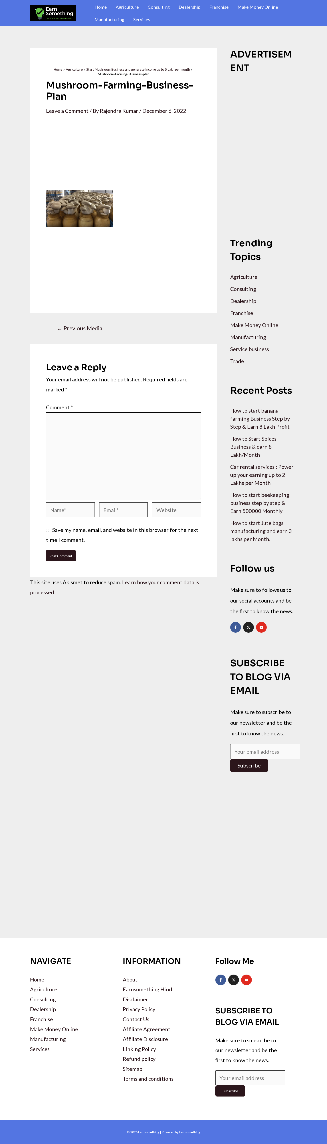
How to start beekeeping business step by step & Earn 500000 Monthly (259, 503)
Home (101, 7)
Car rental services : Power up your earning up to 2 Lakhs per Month (261, 474)
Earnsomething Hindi (148, 989)
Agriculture (127, 7)
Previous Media (79, 328)
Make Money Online (258, 7)
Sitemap (132, 1069)
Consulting (159, 7)
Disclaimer (135, 999)
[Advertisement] (123, 157)
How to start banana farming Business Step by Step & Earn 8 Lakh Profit (260, 418)
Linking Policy (139, 1049)
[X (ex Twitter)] (248, 627)
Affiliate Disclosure (145, 1039)
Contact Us (136, 1019)
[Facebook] (235, 627)
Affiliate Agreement (146, 1029)
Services (141, 19)
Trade (237, 361)
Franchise (219, 7)
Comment (59, 407)
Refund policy (139, 1059)
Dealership (189, 7)
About (130, 979)
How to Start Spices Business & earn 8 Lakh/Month (253, 446)
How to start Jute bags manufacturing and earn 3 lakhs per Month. (261, 531)
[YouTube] (261, 627)
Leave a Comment (67, 110)
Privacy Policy (139, 1009)
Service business (249, 349)
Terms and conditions (148, 1078)
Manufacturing (109, 19)
